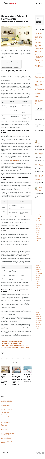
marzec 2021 (38, 287)
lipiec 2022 (38, 255)
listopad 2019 (38, 318)
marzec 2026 (38, 210)
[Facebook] (36, 3)
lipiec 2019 (38, 326)
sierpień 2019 (38, 324)
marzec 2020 (38, 310)
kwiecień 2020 (38, 308)
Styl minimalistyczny (12, 278)
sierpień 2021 (38, 277)
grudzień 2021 (38, 269)
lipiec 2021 (38, 279)
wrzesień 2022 (38, 251)
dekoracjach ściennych (14, 160)
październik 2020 (39, 297)
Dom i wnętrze (4, 24)
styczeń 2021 (38, 291)
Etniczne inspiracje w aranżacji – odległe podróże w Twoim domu (14, 345)
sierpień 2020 (38, 300)
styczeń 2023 (38, 244)
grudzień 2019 (38, 316)
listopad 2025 (38, 218)
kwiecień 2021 (38, 285)
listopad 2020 (38, 295)
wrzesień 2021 (38, 275)
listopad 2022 (38, 248)
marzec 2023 (38, 240)
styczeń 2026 (38, 214)
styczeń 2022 (38, 267)
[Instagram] (41, 3)
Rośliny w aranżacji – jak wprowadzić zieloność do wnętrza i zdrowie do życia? (7, 424)
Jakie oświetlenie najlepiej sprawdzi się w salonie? (10, 67)
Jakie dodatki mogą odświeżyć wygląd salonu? (9, 63)
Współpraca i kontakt (22, 9)
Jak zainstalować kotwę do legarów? (39, 166)
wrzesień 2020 (38, 298)
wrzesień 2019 (38, 322)
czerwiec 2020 (38, 304)
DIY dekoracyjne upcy (39, 119)
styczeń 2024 (38, 228)
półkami (24, 254)
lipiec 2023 (38, 232)
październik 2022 (39, 250)
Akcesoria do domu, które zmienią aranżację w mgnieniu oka (39, 102)
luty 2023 (37, 242)
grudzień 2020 (38, 293)
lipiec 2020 (38, 302)
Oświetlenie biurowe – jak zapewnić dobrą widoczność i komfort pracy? (16, 347)
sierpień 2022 (38, 253)
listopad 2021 (38, 271)
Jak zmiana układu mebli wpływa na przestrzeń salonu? (11, 62)
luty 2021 (37, 289)
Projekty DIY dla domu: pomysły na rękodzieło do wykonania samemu (39, 89)
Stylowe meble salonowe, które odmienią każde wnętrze (4, 379)
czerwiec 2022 (38, 257)
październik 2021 (39, 273)
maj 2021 (37, 283)
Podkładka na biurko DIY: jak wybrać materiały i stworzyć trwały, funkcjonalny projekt (7, 405)
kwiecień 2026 (38, 208)
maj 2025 (37, 222)
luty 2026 (37, 212)
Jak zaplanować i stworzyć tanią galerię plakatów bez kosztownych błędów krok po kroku (7, 411)
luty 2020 (37, 312)
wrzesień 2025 (38, 220)
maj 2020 (37, 306)
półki (11, 320)
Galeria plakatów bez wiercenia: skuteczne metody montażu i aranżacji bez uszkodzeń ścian (39, 51)
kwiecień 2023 (38, 238)
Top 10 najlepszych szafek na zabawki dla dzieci (11, 343)
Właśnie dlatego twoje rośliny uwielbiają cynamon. (12, 341)
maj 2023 (37, 236)
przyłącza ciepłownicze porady (39, 130)
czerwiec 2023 (38, 234)
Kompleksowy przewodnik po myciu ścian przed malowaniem (27, 378)
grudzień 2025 (38, 216)
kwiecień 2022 (38, 261)
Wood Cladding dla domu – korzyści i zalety (39, 155)
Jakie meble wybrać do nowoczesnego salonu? (10, 66)
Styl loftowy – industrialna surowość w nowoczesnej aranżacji (39, 77)
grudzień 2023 (38, 230)
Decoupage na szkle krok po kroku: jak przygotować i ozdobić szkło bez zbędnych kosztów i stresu (7, 433)
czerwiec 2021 (38, 281)
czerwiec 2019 (38, 328)
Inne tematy (37, 126)
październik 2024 (39, 224)
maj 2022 (37, 259)
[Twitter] (39, 3)
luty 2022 (37, 265)
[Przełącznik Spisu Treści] (19, 61)
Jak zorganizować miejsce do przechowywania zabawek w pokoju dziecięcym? (17, 379)
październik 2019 (39, 320)
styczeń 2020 (38, 314)
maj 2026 (37, 206)
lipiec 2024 (38, 226)
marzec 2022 (38, 263)
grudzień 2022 (38, 246)
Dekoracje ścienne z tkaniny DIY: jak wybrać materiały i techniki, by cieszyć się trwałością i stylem (39, 36)
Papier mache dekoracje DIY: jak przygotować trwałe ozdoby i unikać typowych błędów (39, 43)
